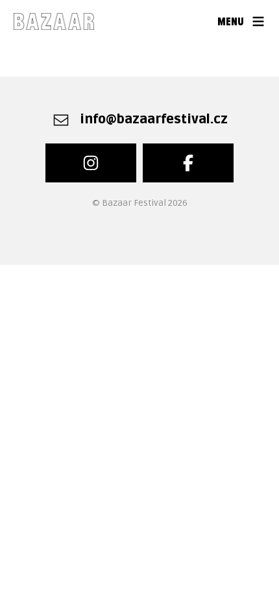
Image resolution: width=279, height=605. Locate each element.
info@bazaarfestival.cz (154, 119)
